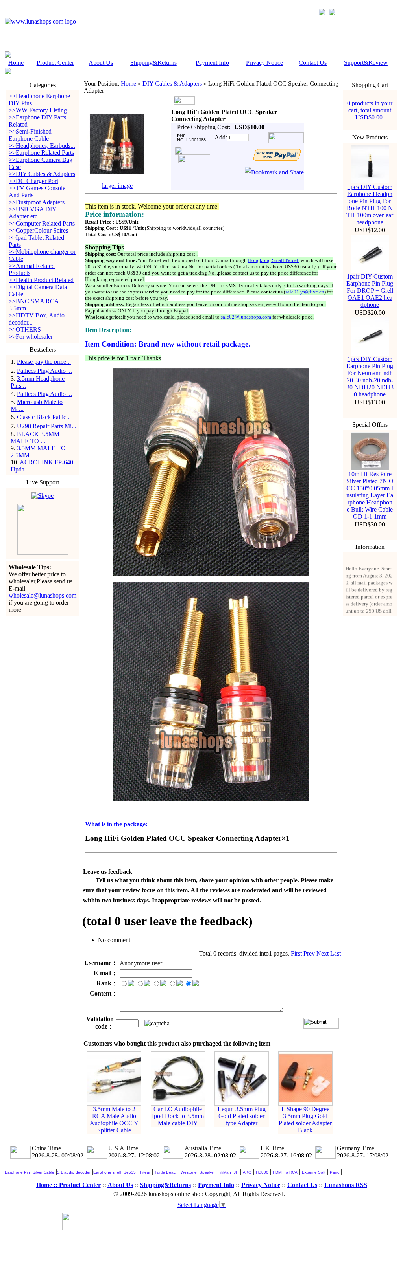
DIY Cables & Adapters (172, 83)
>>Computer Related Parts (42, 223)
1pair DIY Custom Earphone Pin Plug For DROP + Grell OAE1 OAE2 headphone (369, 290)
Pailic (334, 1172)
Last (335, 953)
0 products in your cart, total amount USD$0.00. (369, 110)
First (296, 953)
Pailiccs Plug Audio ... (44, 370)
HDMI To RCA (285, 1172)
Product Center (55, 62)
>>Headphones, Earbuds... (42, 145)
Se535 (130, 1172)
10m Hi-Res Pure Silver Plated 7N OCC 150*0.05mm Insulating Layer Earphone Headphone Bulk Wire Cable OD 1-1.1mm (370, 495)
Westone (189, 1172)
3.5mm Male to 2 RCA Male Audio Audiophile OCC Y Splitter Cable (114, 1120)
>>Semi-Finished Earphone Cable (30, 135)
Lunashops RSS (345, 1184)
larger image (117, 185)
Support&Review (366, 62)
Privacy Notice (264, 62)
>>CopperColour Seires (38, 230)
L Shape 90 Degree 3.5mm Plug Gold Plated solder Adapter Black (305, 1120)
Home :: (47, 1184)
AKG (247, 1172)
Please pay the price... (44, 361)
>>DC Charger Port (33, 181)
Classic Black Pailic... (44, 417)
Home (16, 62)
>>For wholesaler (31, 336)
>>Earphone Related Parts (41, 152)
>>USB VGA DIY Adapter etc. (33, 213)
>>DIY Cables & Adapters (42, 174)
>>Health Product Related (41, 280)
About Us (101, 62)
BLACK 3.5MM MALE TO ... (35, 437)
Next (322, 953)
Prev (309, 953)
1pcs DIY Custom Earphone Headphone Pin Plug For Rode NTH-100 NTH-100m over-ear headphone (369, 204)
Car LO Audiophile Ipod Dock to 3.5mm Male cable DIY (178, 1116)
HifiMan (224, 1172)
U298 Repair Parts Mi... (46, 426)
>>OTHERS (25, 329)
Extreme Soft (313, 1172)
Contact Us (313, 62)
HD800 (262, 1172)
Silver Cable (43, 1172)
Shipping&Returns (153, 62)
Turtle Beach (166, 1172)
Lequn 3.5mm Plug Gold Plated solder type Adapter (242, 1116)
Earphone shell (107, 1172)
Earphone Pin (17, 1172)
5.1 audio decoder (74, 1172)
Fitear (145, 1172)
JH (236, 1172)
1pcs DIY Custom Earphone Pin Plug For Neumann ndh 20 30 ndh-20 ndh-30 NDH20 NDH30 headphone (370, 377)
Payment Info (212, 62)
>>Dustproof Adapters (37, 202)
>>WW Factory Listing (38, 110)
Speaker (207, 1172)
